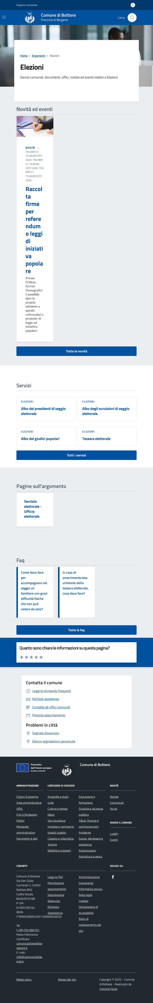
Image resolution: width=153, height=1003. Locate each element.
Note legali (85, 895)
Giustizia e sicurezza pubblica (91, 811)
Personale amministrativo (25, 829)
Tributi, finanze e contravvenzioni (89, 823)
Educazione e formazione (87, 799)
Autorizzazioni (87, 850)
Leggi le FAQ (55, 877)
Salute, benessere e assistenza (91, 841)
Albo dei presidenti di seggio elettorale (43, 411)
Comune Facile (108, 989)
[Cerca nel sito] (132, 17)
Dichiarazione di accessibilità (88, 910)
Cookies (83, 901)
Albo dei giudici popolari (40, 438)
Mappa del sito (67, 979)
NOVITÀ (30, 148)
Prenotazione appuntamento (57, 886)
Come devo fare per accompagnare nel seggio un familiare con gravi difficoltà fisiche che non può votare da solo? (34, 591)
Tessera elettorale (96, 438)
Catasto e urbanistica (61, 838)
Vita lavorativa (56, 820)
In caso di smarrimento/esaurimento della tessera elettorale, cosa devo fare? (75, 583)
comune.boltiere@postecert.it (29, 945)
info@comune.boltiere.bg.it (29, 959)
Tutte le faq (76, 630)
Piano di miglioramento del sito (90, 925)
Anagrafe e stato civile (58, 799)
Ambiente (85, 832)
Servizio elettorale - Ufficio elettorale (33, 509)
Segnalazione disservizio (56, 898)
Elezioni (27, 401)
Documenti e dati (27, 838)
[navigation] (4, 17)
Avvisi (113, 808)
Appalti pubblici (57, 832)
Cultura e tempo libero (58, 811)
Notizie (114, 796)
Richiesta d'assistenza (55, 910)
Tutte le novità (76, 351)
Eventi (114, 839)
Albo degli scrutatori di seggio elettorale (105, 411)
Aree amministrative (29, 802)
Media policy (24, 979)
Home (24, 55)
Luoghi (114, 833)
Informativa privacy (91, 889)
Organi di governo (27, 796)
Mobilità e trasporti (59, 850)
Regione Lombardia (26, 5)
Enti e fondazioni (26, 814)
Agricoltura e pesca (90, 856)
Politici (20, 820)
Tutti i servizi (76, 455)
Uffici (19, 808)
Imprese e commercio (61, 826)
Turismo (52, 844)
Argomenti (38, 55)
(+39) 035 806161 (28, 930)
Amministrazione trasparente (89, 880)
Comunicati (117, 802)
